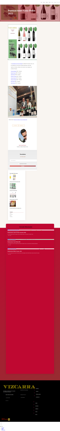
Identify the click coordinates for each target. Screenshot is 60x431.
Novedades (11, 214)
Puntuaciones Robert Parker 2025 (14, 199)
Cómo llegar (38, 394)
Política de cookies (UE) (5, 419)
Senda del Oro (13, 74)
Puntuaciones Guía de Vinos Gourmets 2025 (15, 365)
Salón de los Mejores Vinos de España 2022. (20, 119)
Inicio (41, 2)
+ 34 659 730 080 (8, 397)
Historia (44, 2)
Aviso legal (3, 418)
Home (36, 403)
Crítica (10, 213)
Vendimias (11, 216)
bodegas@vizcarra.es (23, 394)
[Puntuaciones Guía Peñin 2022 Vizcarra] (22, 59)
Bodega (47, 2)
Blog (55, 2)
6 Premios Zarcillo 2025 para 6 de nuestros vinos (15, 208)
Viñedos (50, 2)
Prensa (10, 215)
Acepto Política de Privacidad (23, 163)
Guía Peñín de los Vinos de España (17, 63)
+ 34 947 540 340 (22, 397)
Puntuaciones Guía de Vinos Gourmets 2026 (15, 181)
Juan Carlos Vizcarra (22, 145)
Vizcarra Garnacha (13, 79)
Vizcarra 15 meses (13, 76)
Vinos (52, 2)
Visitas (37, 391)
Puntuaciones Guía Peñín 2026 (13, 190)
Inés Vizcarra (13, 81)
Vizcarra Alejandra (13, 71)
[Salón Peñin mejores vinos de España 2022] (22, 117)
